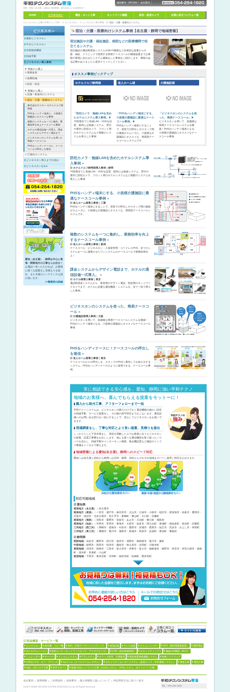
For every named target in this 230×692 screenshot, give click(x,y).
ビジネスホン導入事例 (38, 62)
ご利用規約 (56, 680)
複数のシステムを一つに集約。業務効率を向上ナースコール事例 (45, 123)
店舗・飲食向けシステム (41, 94)
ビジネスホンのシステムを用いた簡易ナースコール (45, 139)
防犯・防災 (33, 84)
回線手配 (31, 56)
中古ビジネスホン (36, 44)
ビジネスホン (44, 31)
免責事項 (71, 680)
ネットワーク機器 (117, 14)
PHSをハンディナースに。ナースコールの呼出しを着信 (45, 147)
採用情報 (42, 680)
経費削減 (32, 78)
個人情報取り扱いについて (95, 680)
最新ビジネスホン (36, 38)
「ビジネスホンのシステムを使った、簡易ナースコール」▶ (178, 115)
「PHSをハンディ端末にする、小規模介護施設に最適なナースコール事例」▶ (135, 117)
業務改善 (32, 72)
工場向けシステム (37, 154)
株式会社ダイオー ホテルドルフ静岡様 (45, 107)
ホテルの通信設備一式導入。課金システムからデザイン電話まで (45, 131)
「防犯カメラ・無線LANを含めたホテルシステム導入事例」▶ (93, 115)
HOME (32, 14)
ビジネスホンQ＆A (36, 166)
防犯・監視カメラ (149, 14)
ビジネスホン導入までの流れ (42, 160)
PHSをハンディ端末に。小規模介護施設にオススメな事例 (45, 115)
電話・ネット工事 (85, 14)
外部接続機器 (33, 50)
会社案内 (145, 2)
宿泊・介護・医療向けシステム (44, 100)
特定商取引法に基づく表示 (128, 680)
